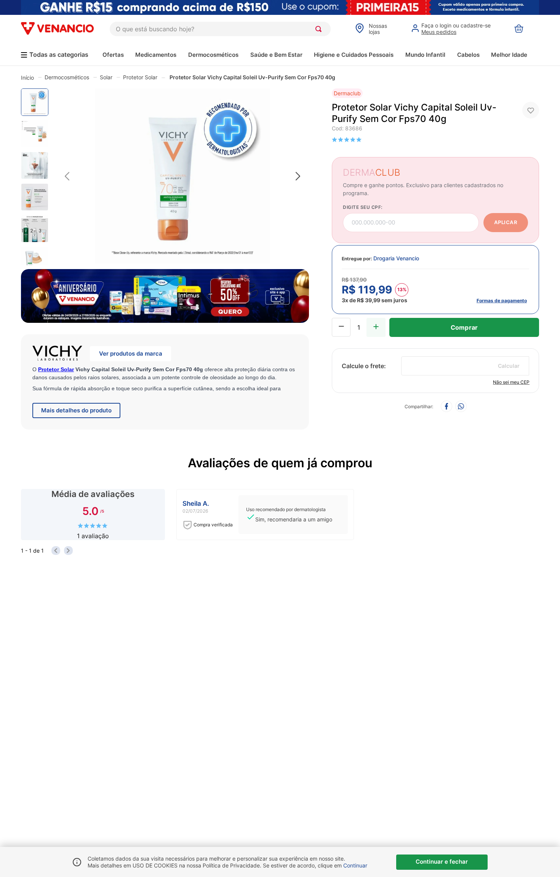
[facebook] (446, 407)
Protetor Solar (140, 77)
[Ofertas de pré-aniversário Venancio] (165, 294)
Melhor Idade (509, 54)
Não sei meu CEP (511, 382)
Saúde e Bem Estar (276, 54)
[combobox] (220, 29)
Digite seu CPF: (362, 207)
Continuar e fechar (442, 861)
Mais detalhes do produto (76, 410)
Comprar (464, 327)
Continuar (355, 865)
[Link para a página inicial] (27, 77)
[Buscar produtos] (320, 29)
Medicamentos (155, 54)
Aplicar (506, 222)
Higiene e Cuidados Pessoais (354, 54)
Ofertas (113, 54)
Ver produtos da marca (130, 353)
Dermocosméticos (213, 54)
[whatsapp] (461, 407)
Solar (106, 77)
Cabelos (468, 54)
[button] (435, 279)
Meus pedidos (438, 32)
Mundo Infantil (425, 54)
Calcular (509, 365)
